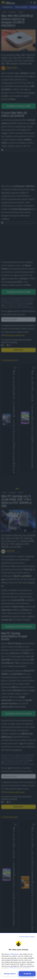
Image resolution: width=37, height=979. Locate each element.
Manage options (10, 974)
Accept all (27, 974)
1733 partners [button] (14, 954)
